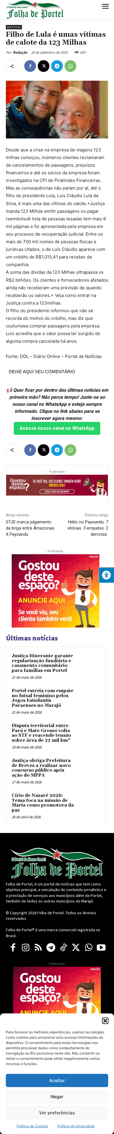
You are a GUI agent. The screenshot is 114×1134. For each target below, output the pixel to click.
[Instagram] (25, 948)
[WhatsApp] (70, 66)
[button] (105, 1021)
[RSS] (38, 948)
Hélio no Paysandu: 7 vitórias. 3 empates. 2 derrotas (87, 528)
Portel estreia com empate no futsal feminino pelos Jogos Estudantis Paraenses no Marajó (42, 698)
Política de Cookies (32, 1126)
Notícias (14, 27)
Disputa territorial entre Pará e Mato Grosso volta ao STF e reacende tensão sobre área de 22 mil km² (41, 733)
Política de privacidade (76, 1126)
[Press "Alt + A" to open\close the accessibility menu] (106, 575)
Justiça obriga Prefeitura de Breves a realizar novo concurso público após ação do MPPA (41, 768)
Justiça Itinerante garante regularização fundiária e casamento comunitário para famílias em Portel (42, 663)
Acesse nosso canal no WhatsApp (57, 428)
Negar (57, 1096)
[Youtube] (101, 948)
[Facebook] (30, 66)
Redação (20, 52)
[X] (43, 66)
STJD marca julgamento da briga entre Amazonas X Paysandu (30, 528)
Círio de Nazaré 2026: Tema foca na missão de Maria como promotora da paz (43, 803)
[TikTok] (63, 948)
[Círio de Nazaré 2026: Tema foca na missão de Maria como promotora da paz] (88, 803)
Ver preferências (57, 1113)
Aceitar (57, 1080)
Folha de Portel (50, 912)
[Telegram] (57, 66)
